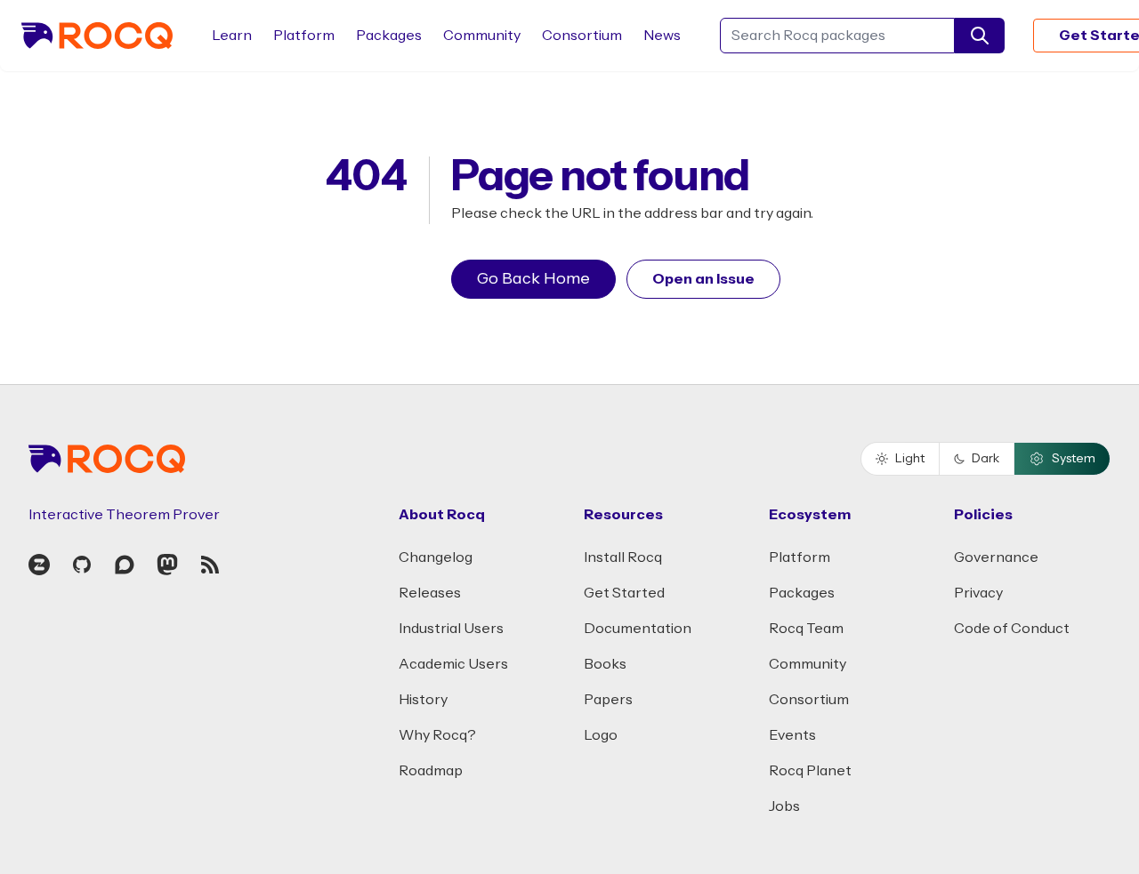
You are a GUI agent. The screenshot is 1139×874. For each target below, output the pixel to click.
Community (482, 35)
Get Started (624, 593)
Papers (608, 700)
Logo (601, 735)
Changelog (436, 557)
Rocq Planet (810, 771)
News (662, 35)
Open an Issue (703, 279)
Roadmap (431, 771)
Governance (996, 557)
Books (605, 664)
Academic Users (453, 664)
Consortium (582, 35)
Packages (389, 35)
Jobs (784, 806)
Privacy (978, 593)
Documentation (637, 628)
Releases (430, 593)
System (1073, 459)
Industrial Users (451, 628)
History (423, 700)
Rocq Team (806, 628)
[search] (980, 35)
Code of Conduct (1012, 628)
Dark (985, 459)
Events (792, 735)
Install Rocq (623, 557)
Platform (304, 35)
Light (910, 459)
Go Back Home (533, 278)
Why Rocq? (437, 735)
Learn (232, 35)
